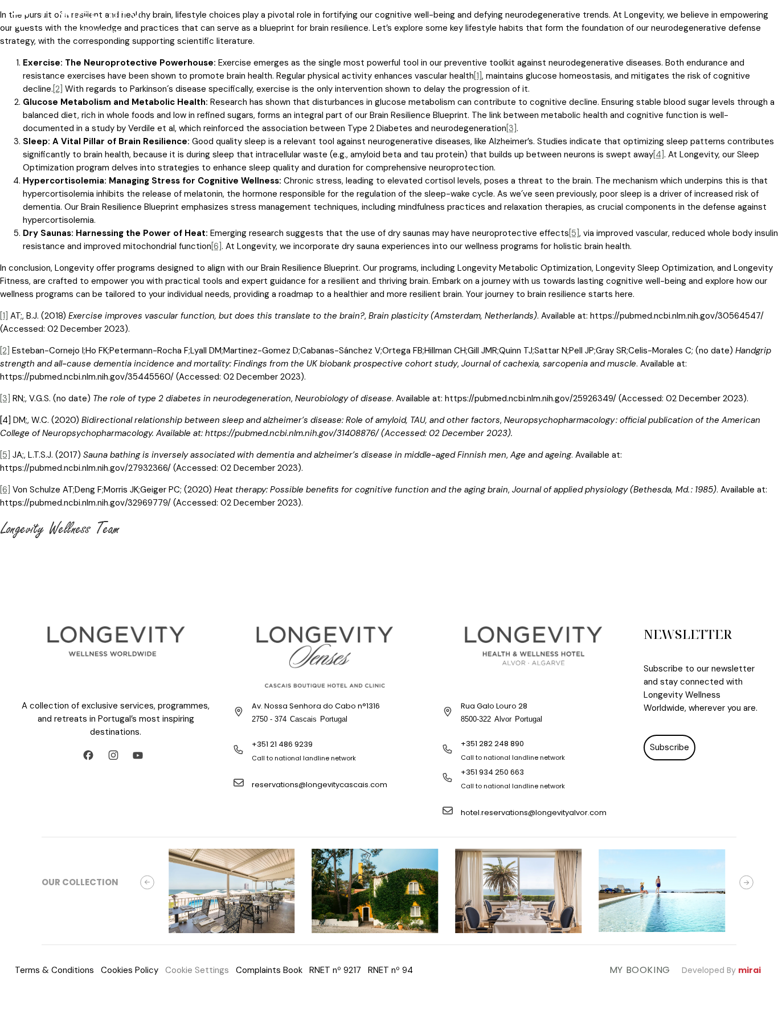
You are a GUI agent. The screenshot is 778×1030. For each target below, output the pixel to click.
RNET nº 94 (390, 970)
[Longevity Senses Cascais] (325, 656)
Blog (517, 22)
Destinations (244, 22)
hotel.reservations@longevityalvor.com (534, 812)
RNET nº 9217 (335, 970)
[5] (574, 233)
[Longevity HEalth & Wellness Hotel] (533, 656)
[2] (58, 89)
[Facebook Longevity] (91, 755)
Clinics (486, 22)
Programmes (321, 22)
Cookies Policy (129, 970)
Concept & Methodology (410, 22)
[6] (216, 246)
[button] (147, 882)
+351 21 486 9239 (282, 744)
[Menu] (19, 20)
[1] (478, 76)
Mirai (749, 970)
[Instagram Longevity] (116, 755)
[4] (658, 154)
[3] (511, 128)
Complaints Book (269, 970)
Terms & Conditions (54, 970)
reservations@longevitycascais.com (319, 784)
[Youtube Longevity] (141, 755)
